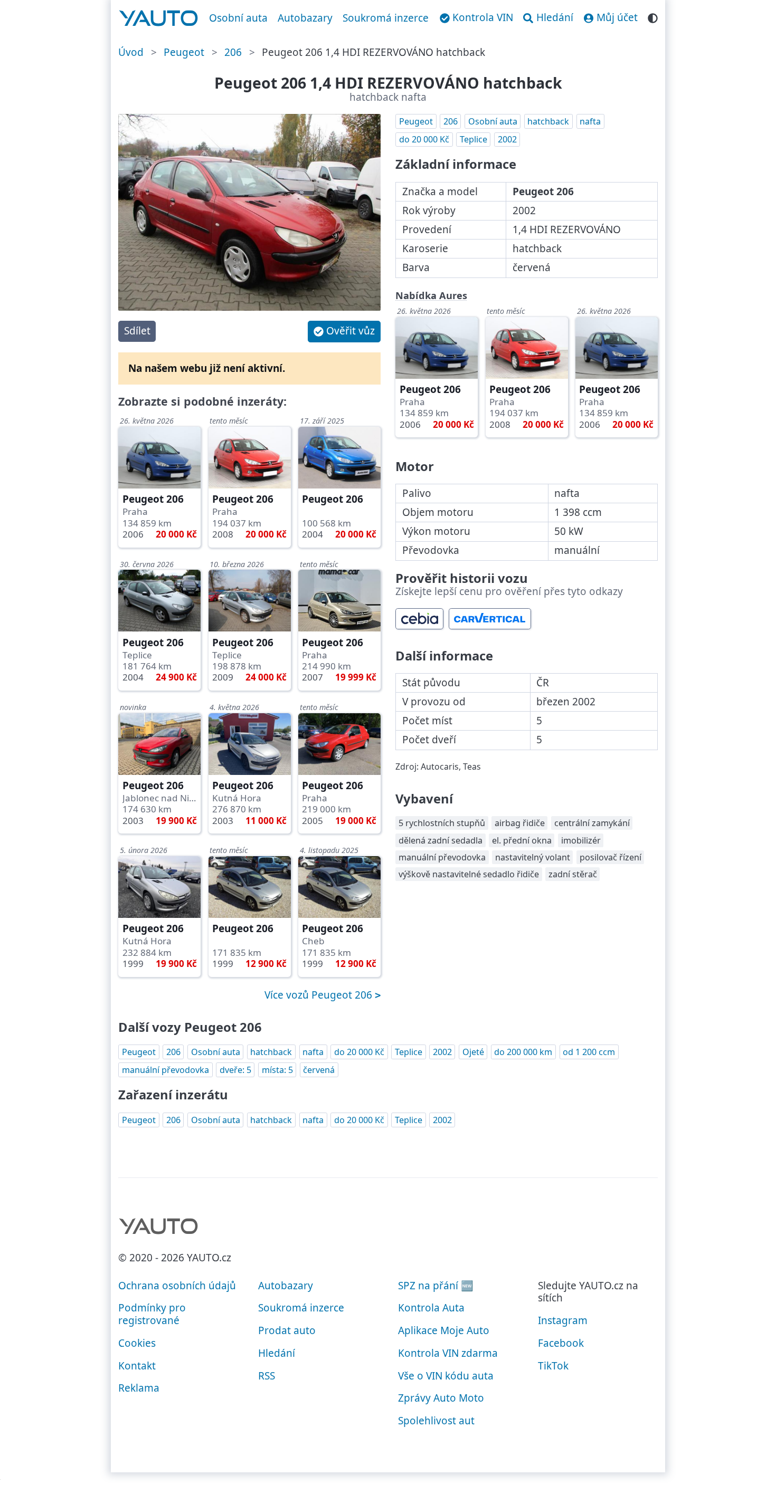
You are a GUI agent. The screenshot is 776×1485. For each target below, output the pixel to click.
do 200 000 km (523, 1052)
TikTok (553, 1366)
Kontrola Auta (431, 1308)
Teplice (473, 139)
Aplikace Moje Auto (443, 1330)
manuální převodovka (165, 1070)
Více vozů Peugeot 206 (319, 995)
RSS (266, 1376)
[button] (344, 331)
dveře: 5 (235, 1070)
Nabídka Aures (431, 295)
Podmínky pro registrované (152, 1314)
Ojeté (473, 1052)
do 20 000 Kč (424, 139)
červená (319, 1070)
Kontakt (137, 1366)
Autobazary (305, 18)
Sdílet (137, 331)
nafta (590, 121)
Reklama (138, 1388)
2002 (507, 139)
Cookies (137, 1343)
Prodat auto (287, 1330)
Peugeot (184, 52)
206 (233, 52)
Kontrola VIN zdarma (448, 1353)
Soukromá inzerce (386, 18)
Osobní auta (238, 18)
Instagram (563, 1320)
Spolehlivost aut (436, 1420)
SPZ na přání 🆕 (436, 1285)
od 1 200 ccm (589, 1052)
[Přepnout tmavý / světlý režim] (653, 17)
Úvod (131, 52)
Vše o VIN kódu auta (446, 1376)
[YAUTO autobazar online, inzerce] (158, 18)
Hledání (276, 1353)
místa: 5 (277, 1070)
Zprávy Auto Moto (441, 1398)
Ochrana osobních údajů (177, 1285)
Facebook (561, 1343)
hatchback (548, 121)
